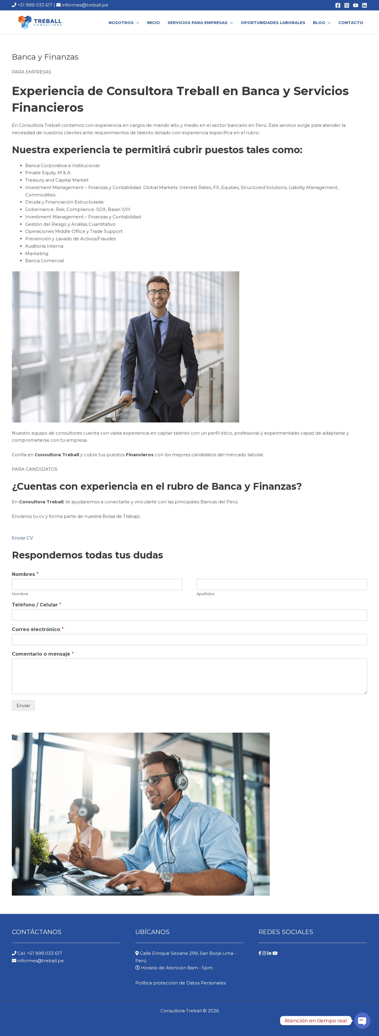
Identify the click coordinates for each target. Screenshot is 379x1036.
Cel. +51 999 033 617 (39, 953)
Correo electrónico (38, 629)
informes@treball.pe (85, 5)
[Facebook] (338, 5)
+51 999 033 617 (34, 5)
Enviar (23, 705)
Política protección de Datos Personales (180, 983)
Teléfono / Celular (36, 605)
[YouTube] (355, 5)
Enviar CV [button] (22, 538)
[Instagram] (346, 5)
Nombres (25, 574)
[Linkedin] (364, 5)
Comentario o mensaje (43, 654)
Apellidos (205, 593)
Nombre (20, 593)
